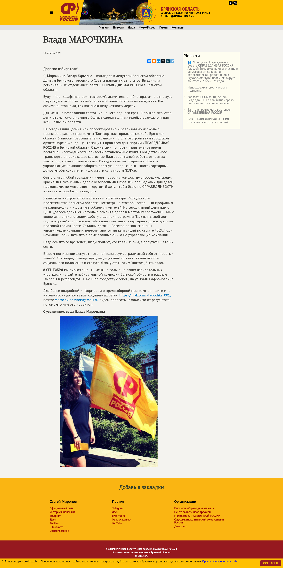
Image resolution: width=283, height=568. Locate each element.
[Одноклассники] (154, 61)
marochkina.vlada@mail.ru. (77, 299)
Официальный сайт (61, 508)
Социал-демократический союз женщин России (199, 521)
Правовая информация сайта (220, 561)
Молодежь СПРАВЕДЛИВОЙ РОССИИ (197, 515)
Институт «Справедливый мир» (194, 508)
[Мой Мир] (158, 61)
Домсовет (180, 526)
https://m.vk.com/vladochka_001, (145, 295)
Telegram (55, 515)
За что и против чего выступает (208, 111)
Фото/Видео (147, 27)
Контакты (177, 27)
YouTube (117, 523)
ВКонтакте (56, 527)
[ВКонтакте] (149, 61)
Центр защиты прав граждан (192, 511)
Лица (131, 27)
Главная (104, 27)
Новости (118, 27)
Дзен (53, 519)
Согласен (270, 563)
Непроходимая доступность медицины (205, 89)
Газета (163, 27)
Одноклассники (59, 530)
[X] (163, 61)
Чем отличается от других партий (206, 121)
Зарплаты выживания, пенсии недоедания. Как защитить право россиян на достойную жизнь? (209, 100)
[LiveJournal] (168, 61)
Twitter (54, 523)
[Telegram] (172, 61)
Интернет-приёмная (62, 511)
